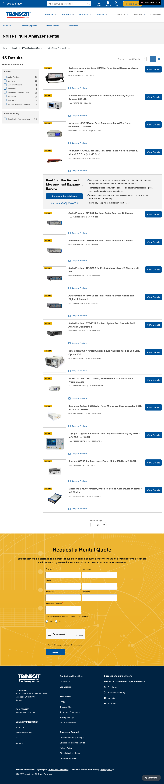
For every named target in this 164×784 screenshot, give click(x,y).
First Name (50, 569)
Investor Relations (24, 732)
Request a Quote (132, 3)
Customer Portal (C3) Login (72, 737)
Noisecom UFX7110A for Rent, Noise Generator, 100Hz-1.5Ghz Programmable (100, 380)
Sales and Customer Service (72, 742)
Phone (48, 580)
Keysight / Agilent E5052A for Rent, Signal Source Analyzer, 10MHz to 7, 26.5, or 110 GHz (104, 435)
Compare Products (79, 88)
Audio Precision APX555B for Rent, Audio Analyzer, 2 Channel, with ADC (104, 269)
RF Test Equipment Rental (32, 48)
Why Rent (7, 25)
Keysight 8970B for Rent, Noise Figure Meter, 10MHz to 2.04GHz (102, 461)
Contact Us (156, 14)
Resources (73, 25)
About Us (121, 14)
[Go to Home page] (18, 15)
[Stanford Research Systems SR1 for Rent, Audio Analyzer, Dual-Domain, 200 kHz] (54, 105)
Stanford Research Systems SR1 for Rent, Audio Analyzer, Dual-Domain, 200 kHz (101, 97)
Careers (19, 742)
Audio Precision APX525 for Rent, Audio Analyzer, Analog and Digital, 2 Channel (101, 297)
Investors (138, 14)
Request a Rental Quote (64, 196)
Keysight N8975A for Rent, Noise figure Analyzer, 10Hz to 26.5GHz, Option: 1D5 (104, 352)
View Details (153, 69)
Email (84, 580)
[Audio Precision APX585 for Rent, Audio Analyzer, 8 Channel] (54, 250)
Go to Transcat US (68, 722)
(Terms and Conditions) (58, 769)
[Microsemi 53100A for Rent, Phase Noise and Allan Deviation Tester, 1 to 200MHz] (54, 498)
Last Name (86, 569)
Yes (50, 621)
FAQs (62, 701)
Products (83, 14)
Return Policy (66, 747)
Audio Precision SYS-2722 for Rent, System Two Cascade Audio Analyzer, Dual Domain (102, 325)
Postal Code (50, 592)
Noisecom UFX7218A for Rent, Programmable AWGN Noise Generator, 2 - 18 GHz (99, 124)
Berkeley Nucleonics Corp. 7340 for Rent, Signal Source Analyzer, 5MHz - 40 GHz (103, 69)
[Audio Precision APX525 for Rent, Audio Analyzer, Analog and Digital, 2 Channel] (54, 305)
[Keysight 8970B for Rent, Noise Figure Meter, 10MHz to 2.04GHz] (54, 471)
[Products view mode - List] (153, 59)
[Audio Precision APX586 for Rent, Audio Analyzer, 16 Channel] (54, 223)
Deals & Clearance (68, 758)
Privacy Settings (67, 717)
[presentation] (21, 61)
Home (5, 48)
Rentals (100, 14)
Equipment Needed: (54, 603)
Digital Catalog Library (70, 753)
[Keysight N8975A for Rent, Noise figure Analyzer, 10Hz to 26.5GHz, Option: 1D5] (54, 360)
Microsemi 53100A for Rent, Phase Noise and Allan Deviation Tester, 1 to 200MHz (105, 490)
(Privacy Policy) (107, 769)
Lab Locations (66, 686)
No (60, 621)
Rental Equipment (29, 25)
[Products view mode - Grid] (159, 59)
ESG (17, 737)
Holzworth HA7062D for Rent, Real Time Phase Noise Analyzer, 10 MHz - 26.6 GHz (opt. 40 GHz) (103, 152)
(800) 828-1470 (22, 709)
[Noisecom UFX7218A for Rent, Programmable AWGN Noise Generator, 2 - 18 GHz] (54, 133)
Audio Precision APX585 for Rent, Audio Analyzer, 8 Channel (100, 240)
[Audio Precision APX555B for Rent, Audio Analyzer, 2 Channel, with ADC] (54, 278)
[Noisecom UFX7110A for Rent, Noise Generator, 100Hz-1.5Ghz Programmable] (54, 388)
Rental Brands (52, 25)
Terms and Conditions (69, 712)
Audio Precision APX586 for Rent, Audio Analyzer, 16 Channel (101, 213)
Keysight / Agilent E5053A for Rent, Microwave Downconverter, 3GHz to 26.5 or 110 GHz (105, 407)
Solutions (66, 14)
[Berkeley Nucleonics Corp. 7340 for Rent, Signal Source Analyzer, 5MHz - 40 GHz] (54, 78)
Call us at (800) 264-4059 (64, 203)
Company (86, 592)
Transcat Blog (66, 707)
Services (49, 14)
